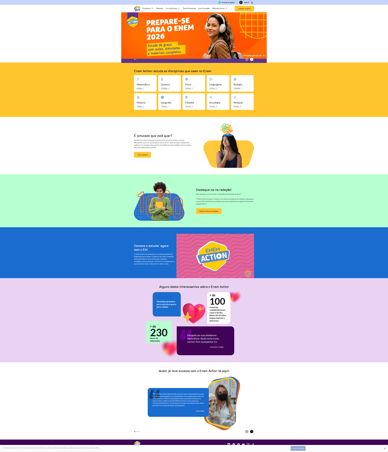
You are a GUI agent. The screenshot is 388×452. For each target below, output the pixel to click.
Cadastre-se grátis (244, 9)
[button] (134, 59)
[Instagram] (247, 444)
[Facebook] (237, 444)
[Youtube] (242, 444)
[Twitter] (227, 444)
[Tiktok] (251, 444)
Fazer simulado (142, 155)
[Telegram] (232, 444)
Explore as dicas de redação (208, 211)
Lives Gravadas (204, 8)
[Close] (385, 448)
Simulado (159, 8)
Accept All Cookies (298, 448)
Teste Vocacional (189, 8)
